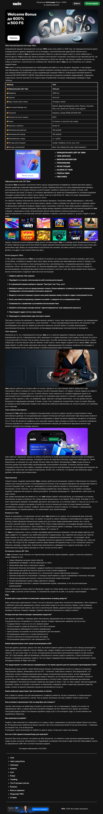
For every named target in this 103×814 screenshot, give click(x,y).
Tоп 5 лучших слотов (19, 783)
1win (12, 758)
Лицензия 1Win (17, 794)
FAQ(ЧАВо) (62, 177)
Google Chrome (39, 462)
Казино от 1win (65, 170)
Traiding (13, 779)
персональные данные (74, 320)
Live (12, 772)
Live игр (16, 208)
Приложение (63, 163)
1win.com (55, 97)
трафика (30, 421)
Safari (48, 462)
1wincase (14, 765)
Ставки (13, 797)
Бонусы (13, 787)
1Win (63, 809)
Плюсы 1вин (63, 173)
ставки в (22, 54)
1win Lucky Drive (17, 761)
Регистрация (63, 166)
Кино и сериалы (17, 790)
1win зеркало (64, 156)
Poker (12, 776)
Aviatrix (13, 769)
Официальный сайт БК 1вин (71, 153)
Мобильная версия (66, 159)
